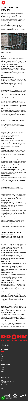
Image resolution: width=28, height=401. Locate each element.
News (2, 358)
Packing (2, 367)
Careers (2, 360)
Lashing (2, 369)
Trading (2, 373)
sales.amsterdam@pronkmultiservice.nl (8, 385)
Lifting (2, 371)
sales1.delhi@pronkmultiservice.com (8, 390)
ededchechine (9, 52)
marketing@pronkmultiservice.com (7, 381)
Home (2, 353)
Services (2, 356)
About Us (3, 354)
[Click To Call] (3, 398)
